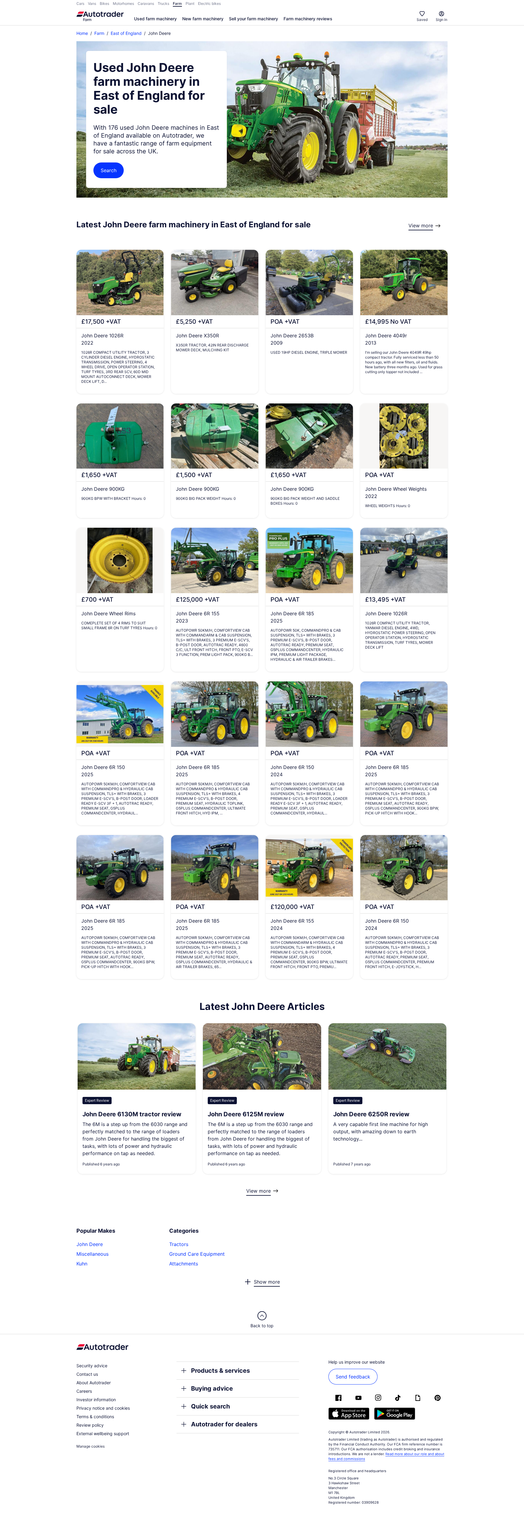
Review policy (90, 1425)
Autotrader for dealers (224, 1424)
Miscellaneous (92, 1254)
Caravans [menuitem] (146, 3)
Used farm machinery (155, 18)
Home (82, 33)
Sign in (441, 19)
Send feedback (353, 1377)
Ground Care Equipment (197, 1254)
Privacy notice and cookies (103, 1408)
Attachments (183, 1264)
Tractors (178, 1244)
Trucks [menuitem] (163, 3)
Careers (84, 1391)
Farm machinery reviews (308, 18)
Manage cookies (90, 1446)
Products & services (220, 1370)
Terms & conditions (95, 1416)
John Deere (89, 1244)
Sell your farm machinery (253, 18)
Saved (422, 19)
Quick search (210, 1406)
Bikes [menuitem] (104, 3)
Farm (99, 33)
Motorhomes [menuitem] (123, 3)
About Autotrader (93, 1382)
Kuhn (81, 1264)
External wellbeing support (102, 1433)
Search (108, 170)
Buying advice (212, 1388)
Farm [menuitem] (177, 3)
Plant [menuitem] (190, 3)
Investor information (96, 1399)
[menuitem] (155, 19)
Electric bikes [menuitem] (209, 3)
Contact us (87, 1374)
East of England (126, 33)
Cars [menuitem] (80, 3)
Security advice (91, 1365)
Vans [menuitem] (92, 3)
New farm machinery (202, 18)
